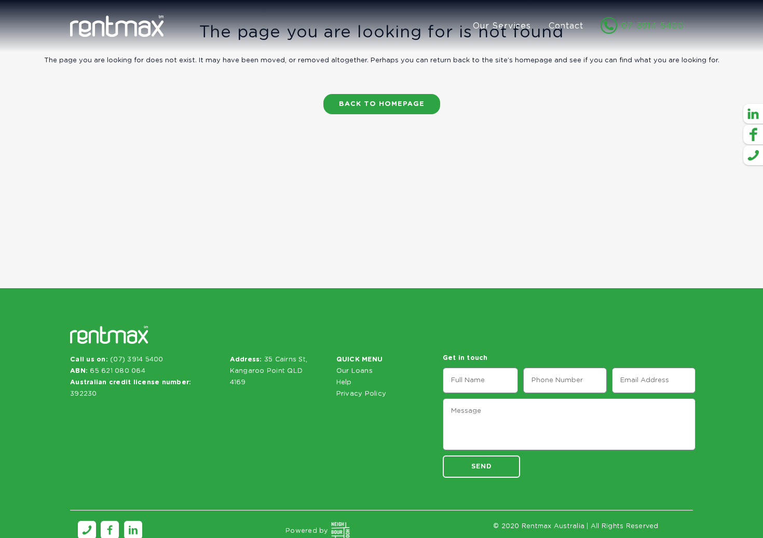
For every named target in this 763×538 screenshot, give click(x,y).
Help (344, 382)
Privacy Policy (361, 394)
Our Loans (354, 371)
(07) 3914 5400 (137, 359)
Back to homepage (382, 104)
